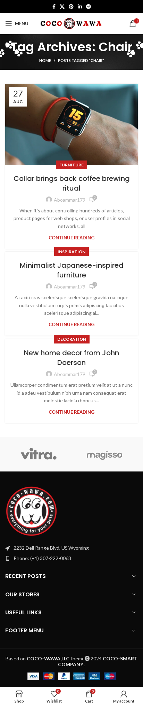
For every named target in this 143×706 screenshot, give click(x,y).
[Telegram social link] (88, 6)
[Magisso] (105, 454)
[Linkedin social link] (80, 6)
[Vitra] (38, 454)
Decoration (71, 339)
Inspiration (71, 251)
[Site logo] (72, 23)
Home (45, 60)
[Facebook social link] (54, 6)
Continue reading (71, 238)
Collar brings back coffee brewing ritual (72, 183)
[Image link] (31, 511)
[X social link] (62, 6)
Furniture (71, 164)
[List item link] (71, 558)
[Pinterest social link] (71, 6)
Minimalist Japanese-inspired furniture (72, 270)
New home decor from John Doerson (71, 357)
